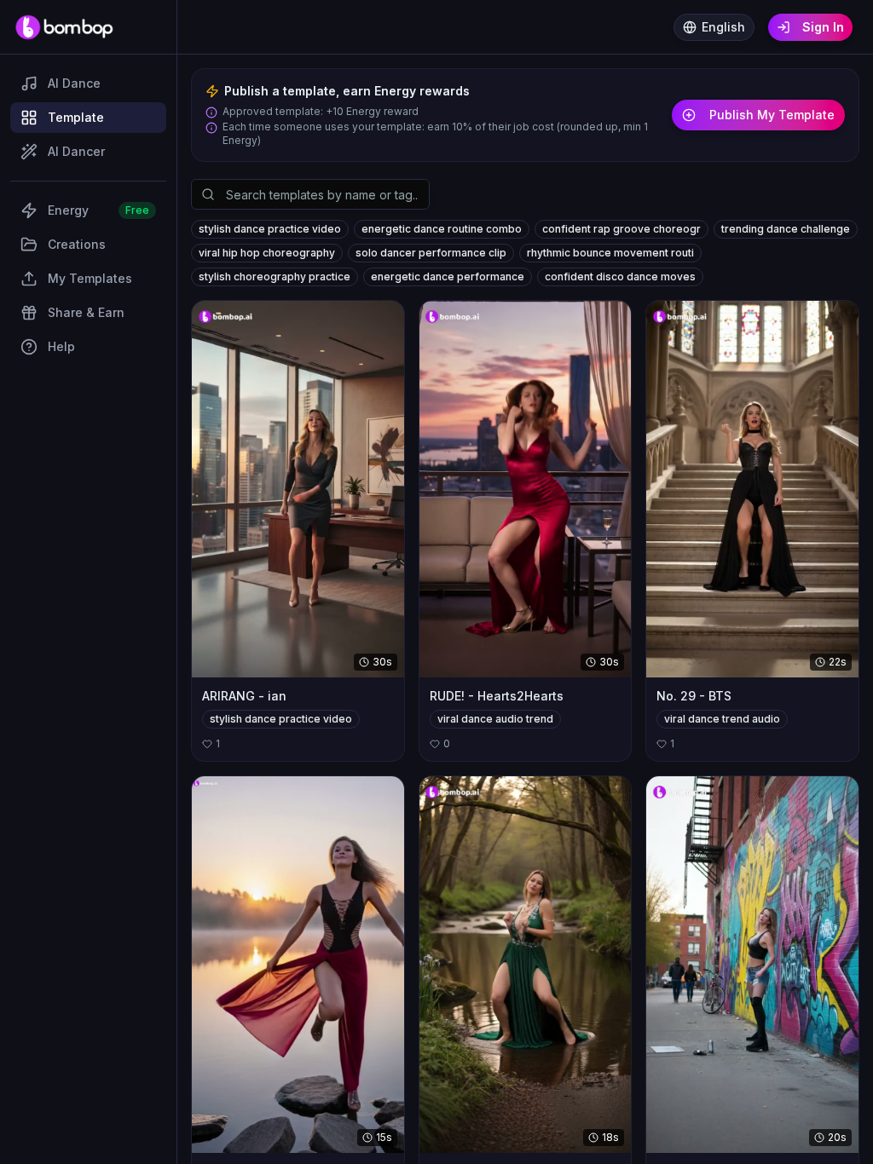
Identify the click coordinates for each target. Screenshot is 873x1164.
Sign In (823, 27)
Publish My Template (772, 114)
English (723, 27)
